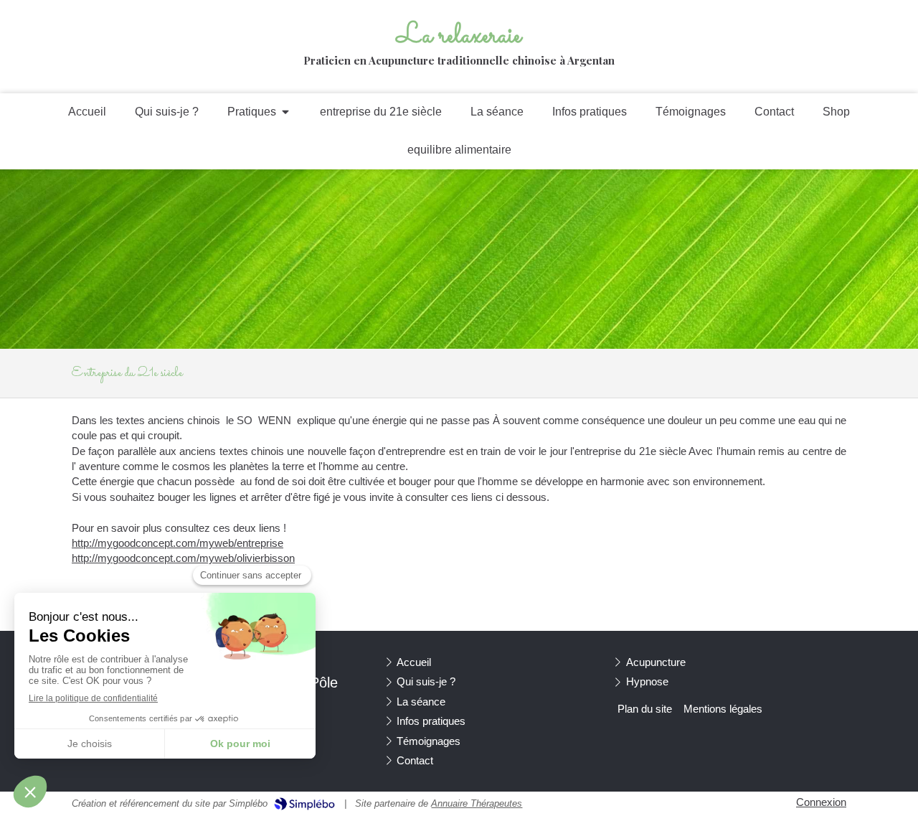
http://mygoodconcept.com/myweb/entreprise (177, 543)
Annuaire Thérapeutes (476, 803)
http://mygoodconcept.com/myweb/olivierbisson (183, 558)
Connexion (821, 802)
